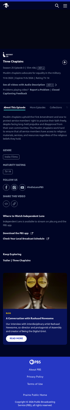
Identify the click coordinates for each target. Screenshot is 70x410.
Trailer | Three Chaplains (17, 260)
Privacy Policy (35, 376)
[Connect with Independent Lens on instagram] (14, 187)
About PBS (35, 369)
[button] (57, 5)
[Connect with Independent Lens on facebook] (6, 187)
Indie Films (11, 156)
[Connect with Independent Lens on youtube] (22, 187)
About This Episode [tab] (14, 107)
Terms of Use (35, 384)
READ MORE (16, 338)
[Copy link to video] (14, 204)
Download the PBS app (16, 233)
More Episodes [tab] (37, 107)
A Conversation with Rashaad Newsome (30, 318)
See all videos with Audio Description (27, 84)
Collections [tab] (56, 107)
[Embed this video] (6, 204)
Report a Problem (39, 89)
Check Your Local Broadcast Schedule (24, 238)
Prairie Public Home (35, 395)
